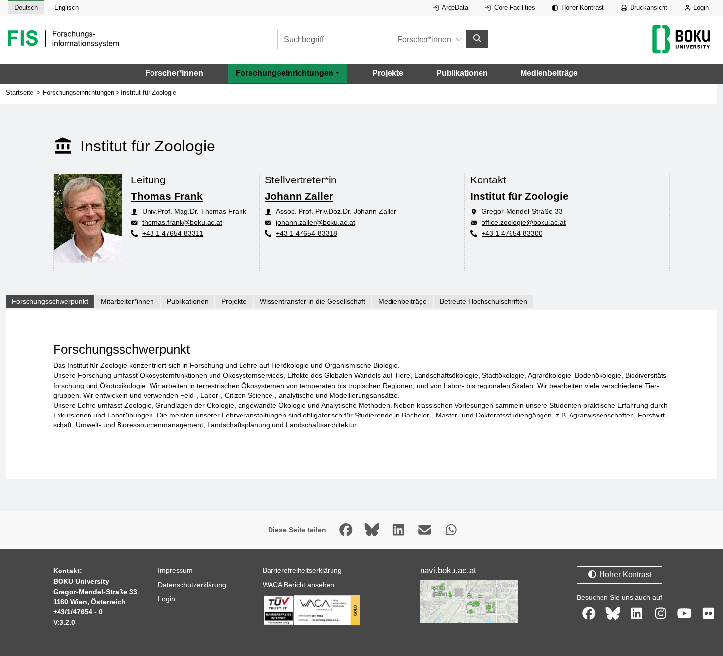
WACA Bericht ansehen (298, 585)
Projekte (387, 73)
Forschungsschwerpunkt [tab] (50, 301)
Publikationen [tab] (188, 301)
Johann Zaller (299, 196)
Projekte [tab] (234, 301)
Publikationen (462, 73)
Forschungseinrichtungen (78, 92)
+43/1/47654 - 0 (78, 612)
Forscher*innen (174, 73)
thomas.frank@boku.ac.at (182, 222)
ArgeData (454, 7)
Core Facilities (513, 7)
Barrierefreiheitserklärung (302, 570)
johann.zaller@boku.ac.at (315, 222)
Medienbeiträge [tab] (402, 301)
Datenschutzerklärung (192, 585)
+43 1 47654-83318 (306, 233)
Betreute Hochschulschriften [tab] (483, 301)
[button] (287, 73)
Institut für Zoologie (148, 92)
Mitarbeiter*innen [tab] (127, 301)
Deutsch (26, 7)
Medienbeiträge (549, 73)
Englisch (66, 7)
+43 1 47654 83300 (512, 233)
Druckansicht (647, 7)
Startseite (19, 92)
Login (700, 7)
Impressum (175, 570)
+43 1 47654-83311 (172, 233)
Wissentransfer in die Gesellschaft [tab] (312, 301)
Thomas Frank (167, 196)
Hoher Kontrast (581, 7)
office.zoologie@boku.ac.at (524, 222)
